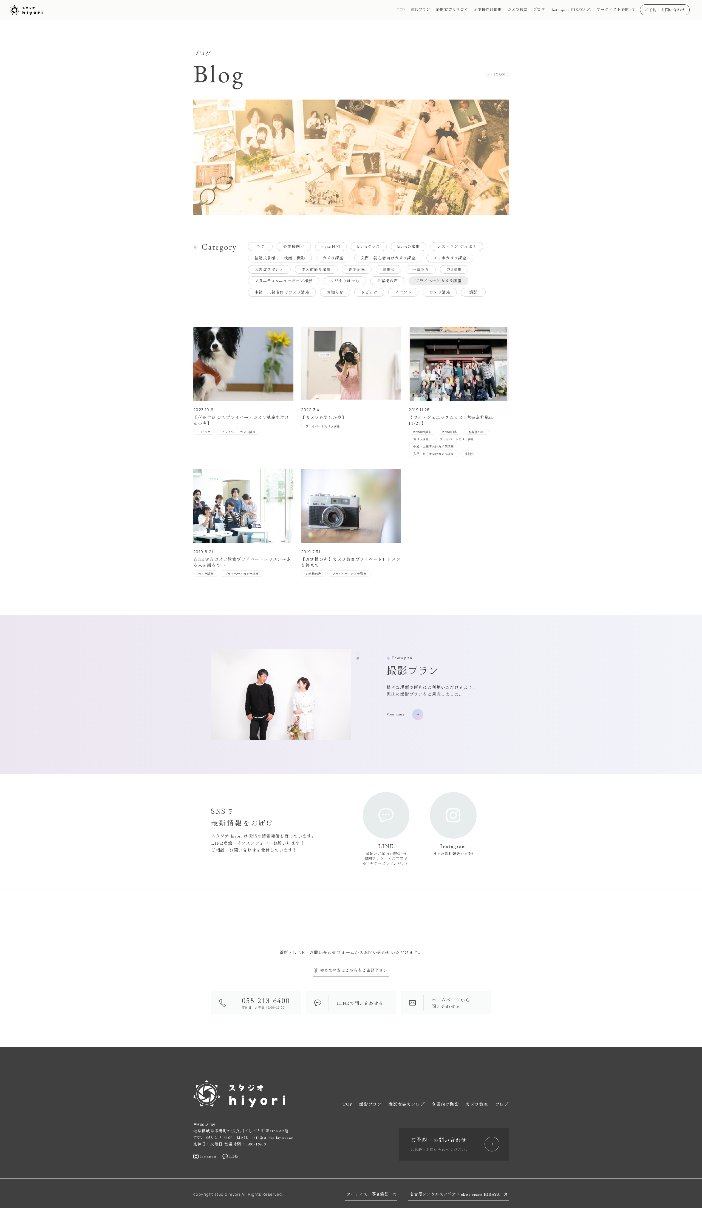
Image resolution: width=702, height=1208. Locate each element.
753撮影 (454, 269)
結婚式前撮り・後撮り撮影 (279, 258)
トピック (369, 292)
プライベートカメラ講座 (438, 280)
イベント (403, 292)
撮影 (473, 292)
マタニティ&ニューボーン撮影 (283, 280)
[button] (357, 653)
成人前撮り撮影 (316, 269)
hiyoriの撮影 (408, 246)
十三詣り (420, 269)
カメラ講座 (333, 258)
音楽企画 (356, 269)
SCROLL (501, 74)
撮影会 (388, 269)
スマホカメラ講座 (450, 258)
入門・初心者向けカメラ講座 (388, 258)
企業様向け (293, 246)
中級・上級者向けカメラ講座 (281, 292)
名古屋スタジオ (269, 269)
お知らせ (335, 292)
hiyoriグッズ (368, 246)
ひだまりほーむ (345, 280)
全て (260, 246)
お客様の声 (387, 280)
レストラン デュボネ (457, 246)
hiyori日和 (331, 246)
